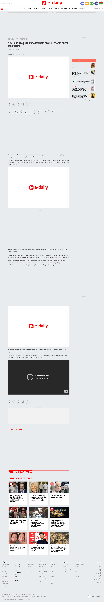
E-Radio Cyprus (17, 596)
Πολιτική (4, 571)
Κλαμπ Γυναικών (42, 576)
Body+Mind (53, 564)
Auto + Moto (5, 583)
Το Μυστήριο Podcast (44, 569)
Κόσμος (4, 569)
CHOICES (81, 8)
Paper (76, 571)
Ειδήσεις (4, 562)
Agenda (64, 573)
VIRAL (50, 8)
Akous (45, 596)
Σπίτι (52, 573)
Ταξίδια (52, 569)
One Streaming (25, 596)
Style (52, 583)
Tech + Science (5, 578)
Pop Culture (78, 562)
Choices (16, 580)
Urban (64, 571)
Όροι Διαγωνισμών (19, 594)
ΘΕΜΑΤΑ (29, 8)
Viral (16, 570)
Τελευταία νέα (5, 564)
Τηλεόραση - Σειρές (79, 564)
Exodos (64, 566)
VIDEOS (36, 8)
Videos (28, 562)
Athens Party (40, 596)
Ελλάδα (4, 566)
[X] (18, 104)
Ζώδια (16, 574)
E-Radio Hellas (10, 596)
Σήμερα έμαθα (18, 566)
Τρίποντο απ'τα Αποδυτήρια (42, 565)
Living (52, 581)
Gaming (76, 573)
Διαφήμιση (11, 594)
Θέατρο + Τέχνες (67, 569)
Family (52, 576)
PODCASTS (43, 8)
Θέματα (17, 562)
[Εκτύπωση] (23, 104)
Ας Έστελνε (41, 573)
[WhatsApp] (14, 104)
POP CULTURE (72, 8)
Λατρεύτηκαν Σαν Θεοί (43, 580)
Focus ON (29, 571)
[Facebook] (9, 104)
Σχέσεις (52, 571)
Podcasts (41, 562)
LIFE (56, 8)
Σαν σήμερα (18, 564)
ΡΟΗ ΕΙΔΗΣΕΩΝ (77, 60)
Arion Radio (33, 596)
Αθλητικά (4, 576)
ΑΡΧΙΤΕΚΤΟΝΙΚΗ (22, 39)
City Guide (65, 562)
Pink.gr (4, 596)
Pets (52, 578)
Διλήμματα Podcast (43, 571)
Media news (18, 572)
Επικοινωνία (5, 594)
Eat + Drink (65, 564)
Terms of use (32, 594)
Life (52, 562)
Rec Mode (29, 569)
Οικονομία (4, 573)
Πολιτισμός (5, 581)
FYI (27, 573)
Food (52, 566)
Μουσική (77, 566)
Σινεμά (76, 569)
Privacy (26, 594)
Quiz (16, 576)
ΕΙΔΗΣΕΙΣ (21, 8)
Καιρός (4, 586)
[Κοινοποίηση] (27, 104)
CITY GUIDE (63, 8)
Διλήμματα (29, 566)
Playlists (77, 576)
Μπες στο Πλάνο (30, 564)
